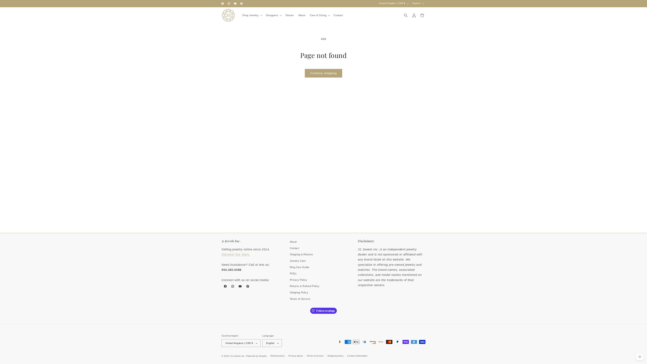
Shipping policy (335, 356)
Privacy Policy (298, 279)
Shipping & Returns (301, 254)
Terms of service (315, 356)
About (293, 241)
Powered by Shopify (256, 356)
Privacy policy (295, 356)
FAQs (293, 273)
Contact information (357, 356)
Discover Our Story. (236, 254)
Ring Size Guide (299, 267)
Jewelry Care (298, 260)
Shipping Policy (299, 292)
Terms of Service (300, 298)
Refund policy (277, 356)
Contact (294, 248)
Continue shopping (323, 73)
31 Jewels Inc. (237, 356)
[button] (252, 15)
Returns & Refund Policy (304, 286)
